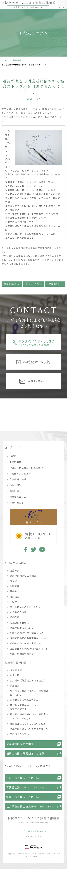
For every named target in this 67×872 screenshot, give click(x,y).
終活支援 (14, 675)
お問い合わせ (17, 502)
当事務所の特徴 (18, 479)
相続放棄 (14, 586)
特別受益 (14, 596)
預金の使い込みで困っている (25, 606)
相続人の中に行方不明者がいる (26, 633)
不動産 (13, 601)
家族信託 (14, 685)
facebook (25, 549)
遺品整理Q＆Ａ (11, 284)
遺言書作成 (16, 670)
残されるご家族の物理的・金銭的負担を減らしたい (31, 692)
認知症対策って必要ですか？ (25, 700)
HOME (5, 60)
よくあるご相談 (18, 612)
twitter (33, 549)
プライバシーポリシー (32, 831)
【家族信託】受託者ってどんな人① (56, 284)
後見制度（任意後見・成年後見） (28, 680)
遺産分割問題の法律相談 (23, 575)
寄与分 (13, 591)
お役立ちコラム (33, 284)
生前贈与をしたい (19, 734)
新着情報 (17, 60)
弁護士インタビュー (20, 473)
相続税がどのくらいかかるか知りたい (30, 728)
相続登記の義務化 (19, 622)
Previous (3, 408)
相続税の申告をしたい (22, 627)
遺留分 (13, 580)
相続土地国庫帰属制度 (22, 653)
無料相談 (14, 491)
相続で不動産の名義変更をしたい (28, 638)
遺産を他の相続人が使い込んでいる (29, 648)
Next (64, 408)
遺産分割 (14, 570)
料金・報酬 (16, 485)
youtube (42, 549)
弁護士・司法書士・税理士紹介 (26, 467)
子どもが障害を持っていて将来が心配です (24, 707)
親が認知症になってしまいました (28, 723)
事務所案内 (16, 461)
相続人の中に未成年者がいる (25, 643)
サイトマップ (32, 836)
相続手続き (16, 617)
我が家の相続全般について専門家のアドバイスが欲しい (29, 716)
